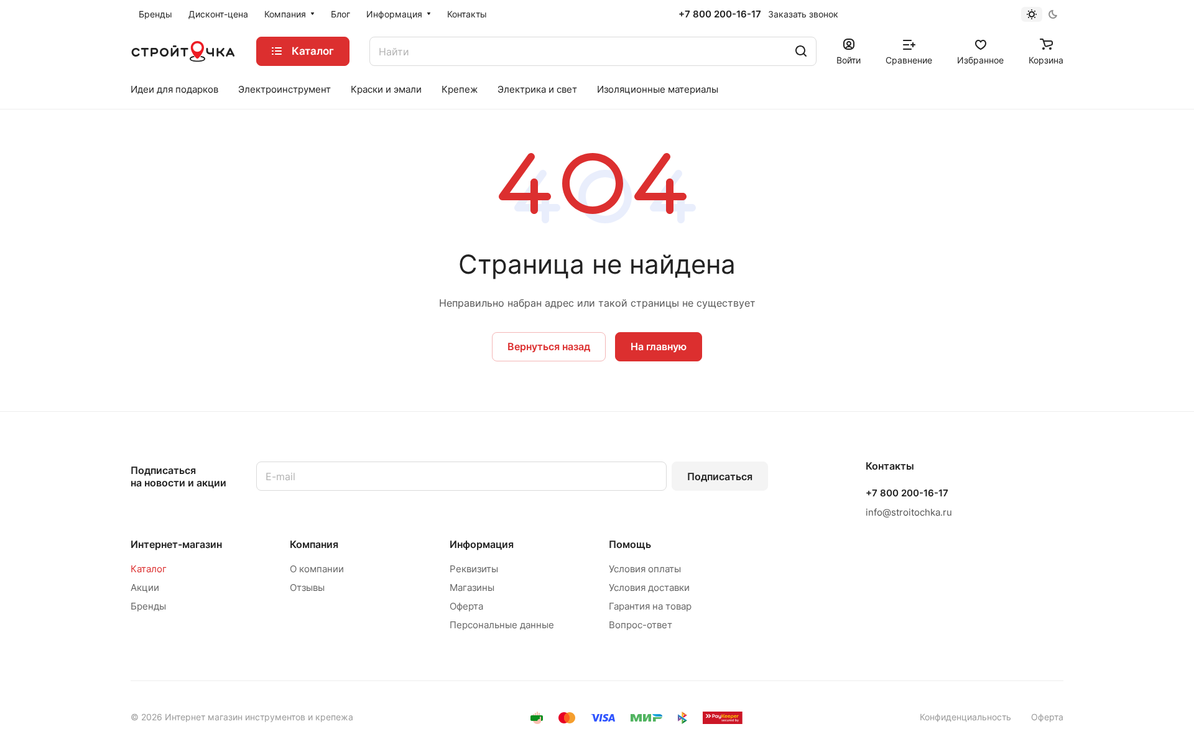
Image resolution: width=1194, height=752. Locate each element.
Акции (145, 587)
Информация (482, 544)
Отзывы (307, 587)
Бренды (148, 606)
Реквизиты (474, 569)
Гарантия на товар (650, 606)
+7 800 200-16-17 (719, 14)
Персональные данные (502, 625)
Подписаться (719, 476)
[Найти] (801, 51)
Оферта (466, 606)
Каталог (149, 569)
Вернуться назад (548, 346)
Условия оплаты (645, 569)
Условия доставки (649, 587)
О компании (317, 569)
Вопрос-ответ (640, 625)
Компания (314, 544)
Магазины (472, 587)
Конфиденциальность (965, 717)
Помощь (630, 544)
